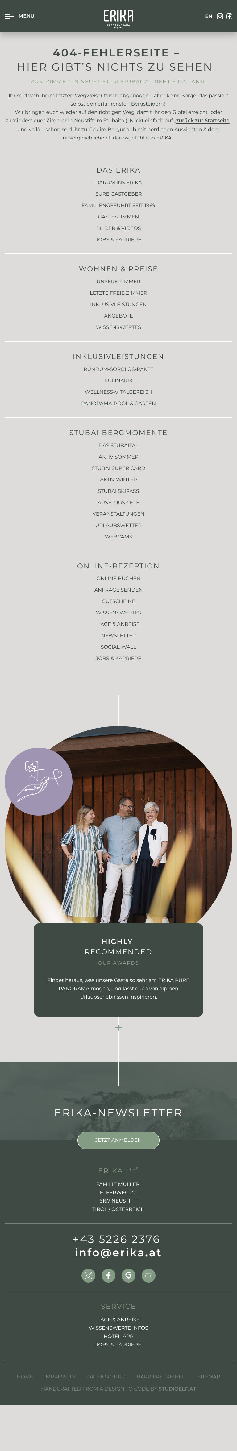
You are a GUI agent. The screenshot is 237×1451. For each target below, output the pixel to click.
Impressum (60, 1376)
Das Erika (118, 170)
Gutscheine (118, 601)
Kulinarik (118, 381)
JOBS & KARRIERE (118, 1345)
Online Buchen (118, 579)
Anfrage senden (118, 590)
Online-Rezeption (118, 566)
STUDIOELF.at (177, 1389)
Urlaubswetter (118, 525)
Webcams (118, 537)
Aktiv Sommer (118, 457)
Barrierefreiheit (161, 1376)
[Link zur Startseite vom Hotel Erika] (118, 19)
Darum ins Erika (118, 183)
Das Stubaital (118, 446)
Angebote (118, 316)
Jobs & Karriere (118, 240)
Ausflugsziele (118, 503)
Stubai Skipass (118, 491)
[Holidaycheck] (149, 1276)
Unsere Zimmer (118, 282)
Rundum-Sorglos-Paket (118, 369)
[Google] (128, 1276)
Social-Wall (118, 647)
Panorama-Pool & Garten (118, 404)
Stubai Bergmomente (118, 433)
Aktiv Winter (118, 480)
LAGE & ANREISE (119, 1320)
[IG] (220, 16)
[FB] (229, 16)
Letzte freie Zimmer (118, 293)
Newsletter (118, 636)
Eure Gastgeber (118, 194)
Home (25, 1376)
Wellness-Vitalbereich (118, 392)
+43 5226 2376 (116, 1239)
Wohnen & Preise (118, 269)
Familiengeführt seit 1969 (118, 205)
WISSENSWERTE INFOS (118, 1328)
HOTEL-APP (119, 1336)
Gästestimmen (118, 217)
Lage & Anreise (119, 624)
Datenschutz (106, 1376)
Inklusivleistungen (118, 304)
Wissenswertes (118, 327)
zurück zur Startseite (203, 121)
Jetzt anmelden (118, 1140)
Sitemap (209, 1376)
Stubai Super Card (118, 468)
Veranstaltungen (119, 514)
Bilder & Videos (118, 228)
